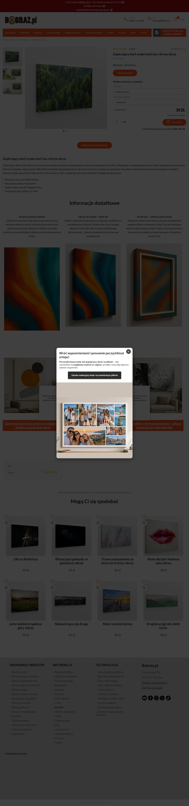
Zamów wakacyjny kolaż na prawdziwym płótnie (94, 375)
